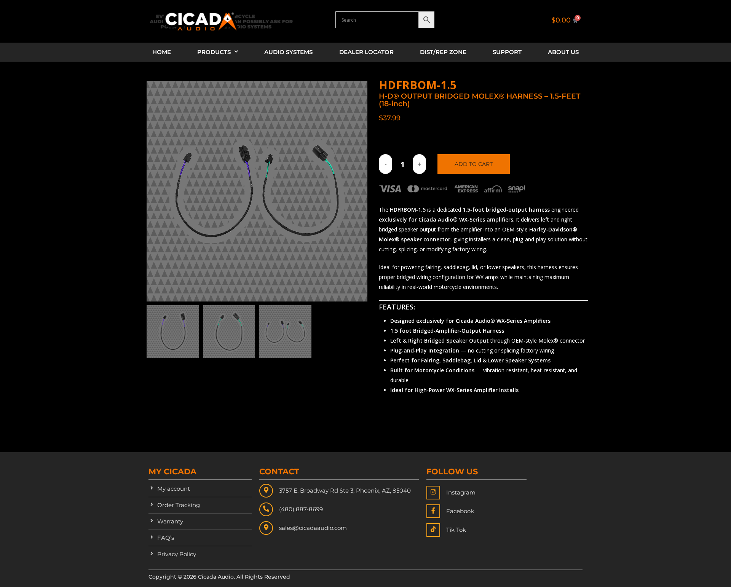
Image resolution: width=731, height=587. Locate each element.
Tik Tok (456, 529)
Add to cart (474, 164)
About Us (563, 52)
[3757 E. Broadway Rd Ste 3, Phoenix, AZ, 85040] (266, 491)
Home (161, 52)
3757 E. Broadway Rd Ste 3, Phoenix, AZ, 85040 (345, 490)
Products (214, 52)
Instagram (461, 492)
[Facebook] (433, 511)
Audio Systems (288, 52)
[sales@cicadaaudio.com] (266, 528)
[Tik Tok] (433, 530)
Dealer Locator (366, 52)
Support (507, 52)
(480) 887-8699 (301, 509)
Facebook (460, 511)
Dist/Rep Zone (443, 52)
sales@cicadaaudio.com (313, 527)
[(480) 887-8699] (266, 509)
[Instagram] (433, 492)
